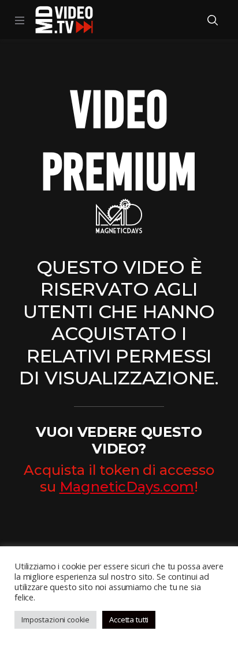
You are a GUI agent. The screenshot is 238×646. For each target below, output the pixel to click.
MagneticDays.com (127, 486)
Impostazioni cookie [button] (55, 619)
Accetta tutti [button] (128, 619)
